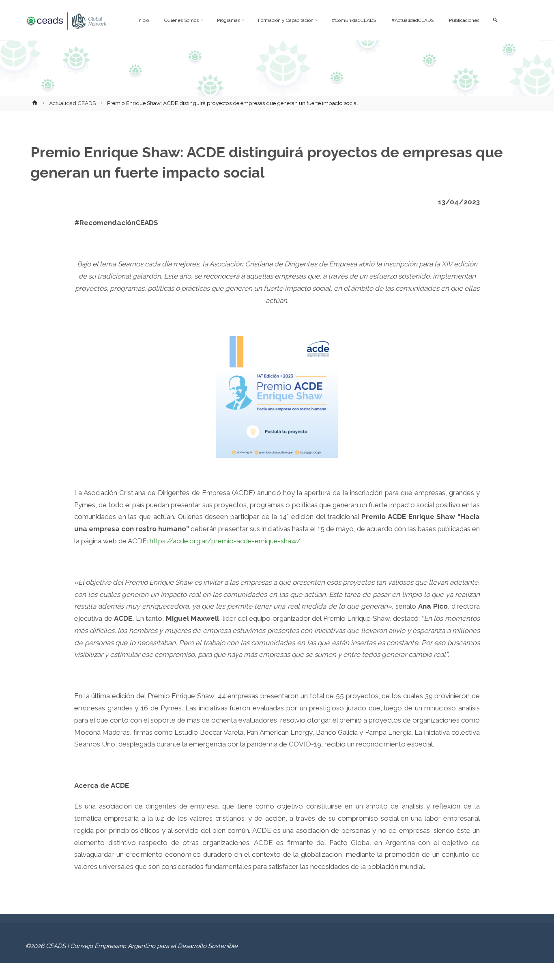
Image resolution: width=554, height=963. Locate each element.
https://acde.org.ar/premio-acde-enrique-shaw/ (225, 541)
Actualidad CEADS (72, 103)
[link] (495, 20)
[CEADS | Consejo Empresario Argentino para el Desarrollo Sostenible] (66, 20)
